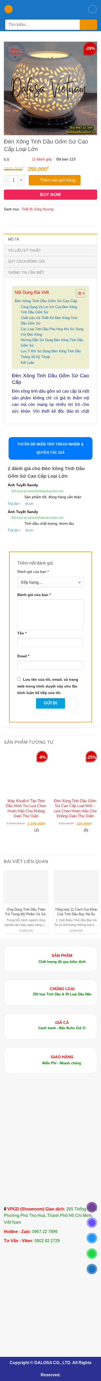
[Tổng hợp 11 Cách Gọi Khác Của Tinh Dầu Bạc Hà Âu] (76, 882)
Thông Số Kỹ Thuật (35, 357)
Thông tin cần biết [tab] (26, 273)
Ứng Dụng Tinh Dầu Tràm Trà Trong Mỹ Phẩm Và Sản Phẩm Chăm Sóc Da (26, 914)
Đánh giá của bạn (33, 571)
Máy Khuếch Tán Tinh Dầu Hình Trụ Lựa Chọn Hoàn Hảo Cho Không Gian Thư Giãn (26, 808)
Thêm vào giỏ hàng (57, 180)
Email (23, 656)
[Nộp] (88, 25)
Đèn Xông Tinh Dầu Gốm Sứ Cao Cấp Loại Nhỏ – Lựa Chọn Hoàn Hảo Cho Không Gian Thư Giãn (75, 808)
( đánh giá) (42, 159)
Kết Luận (27, 363)
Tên (21, 633)
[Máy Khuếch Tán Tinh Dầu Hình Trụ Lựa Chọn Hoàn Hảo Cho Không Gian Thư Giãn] (26, 773)
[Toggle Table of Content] (78, 293)
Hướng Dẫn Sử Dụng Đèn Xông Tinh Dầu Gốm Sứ (52, 342)
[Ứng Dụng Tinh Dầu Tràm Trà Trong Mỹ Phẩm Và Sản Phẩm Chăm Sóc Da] (26, 882)
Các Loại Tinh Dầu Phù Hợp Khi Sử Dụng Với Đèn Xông (52, 331)
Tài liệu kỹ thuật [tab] (24, 250)
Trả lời (13, 504)
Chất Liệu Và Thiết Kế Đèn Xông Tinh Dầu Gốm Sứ (49, 320)
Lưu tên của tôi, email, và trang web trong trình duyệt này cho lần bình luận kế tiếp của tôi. (47, 686)
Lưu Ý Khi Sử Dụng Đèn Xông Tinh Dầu (51, 351)
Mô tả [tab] (13, 239)
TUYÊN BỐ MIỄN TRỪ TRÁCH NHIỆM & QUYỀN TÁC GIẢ (50, 448)
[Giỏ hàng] (92, 9)
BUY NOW (50, 194)
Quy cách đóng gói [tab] (26, 261)
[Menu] (8, 9)
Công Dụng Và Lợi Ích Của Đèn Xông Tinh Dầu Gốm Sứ (49, 309)
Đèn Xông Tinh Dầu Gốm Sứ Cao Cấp (46, 301)
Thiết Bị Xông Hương (37, 209)
